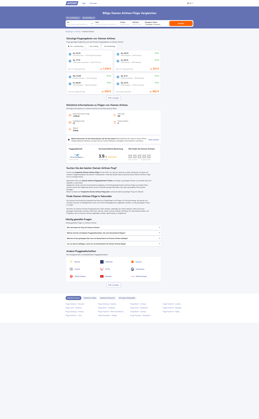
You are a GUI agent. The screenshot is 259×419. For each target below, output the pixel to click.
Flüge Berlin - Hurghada (106, 308)
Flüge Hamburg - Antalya (75, 312)
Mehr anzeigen (113, 98)
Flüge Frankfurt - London (172, 304)
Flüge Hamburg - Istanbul (107, 304)
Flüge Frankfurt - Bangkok (172, 308)
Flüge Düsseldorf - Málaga (107, 315)
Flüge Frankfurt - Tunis (74, 315)
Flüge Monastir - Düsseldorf (140, 315)
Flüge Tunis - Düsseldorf (139, 308)
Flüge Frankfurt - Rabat (171, 312)
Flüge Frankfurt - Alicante (75, 304)
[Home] (72, 3)
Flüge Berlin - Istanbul (138, 312)
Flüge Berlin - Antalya (138, 304)
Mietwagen (93, 3)
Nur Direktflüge (109, 46)
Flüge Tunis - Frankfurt (74, 308)
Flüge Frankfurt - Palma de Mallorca (111, 312)
